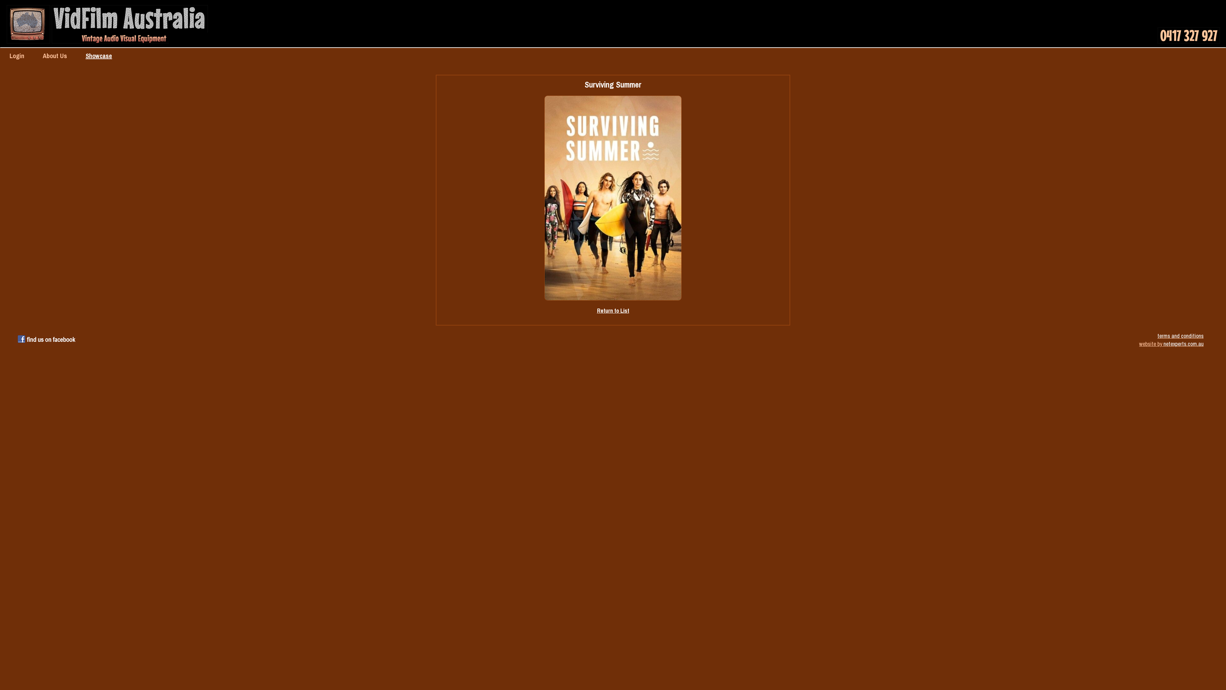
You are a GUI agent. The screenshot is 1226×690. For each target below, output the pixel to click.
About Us (55, 55)
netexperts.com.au (1183, 344)
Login (17, 55)
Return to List (613, 311)
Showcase (99, 55)
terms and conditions (1180, 336)
